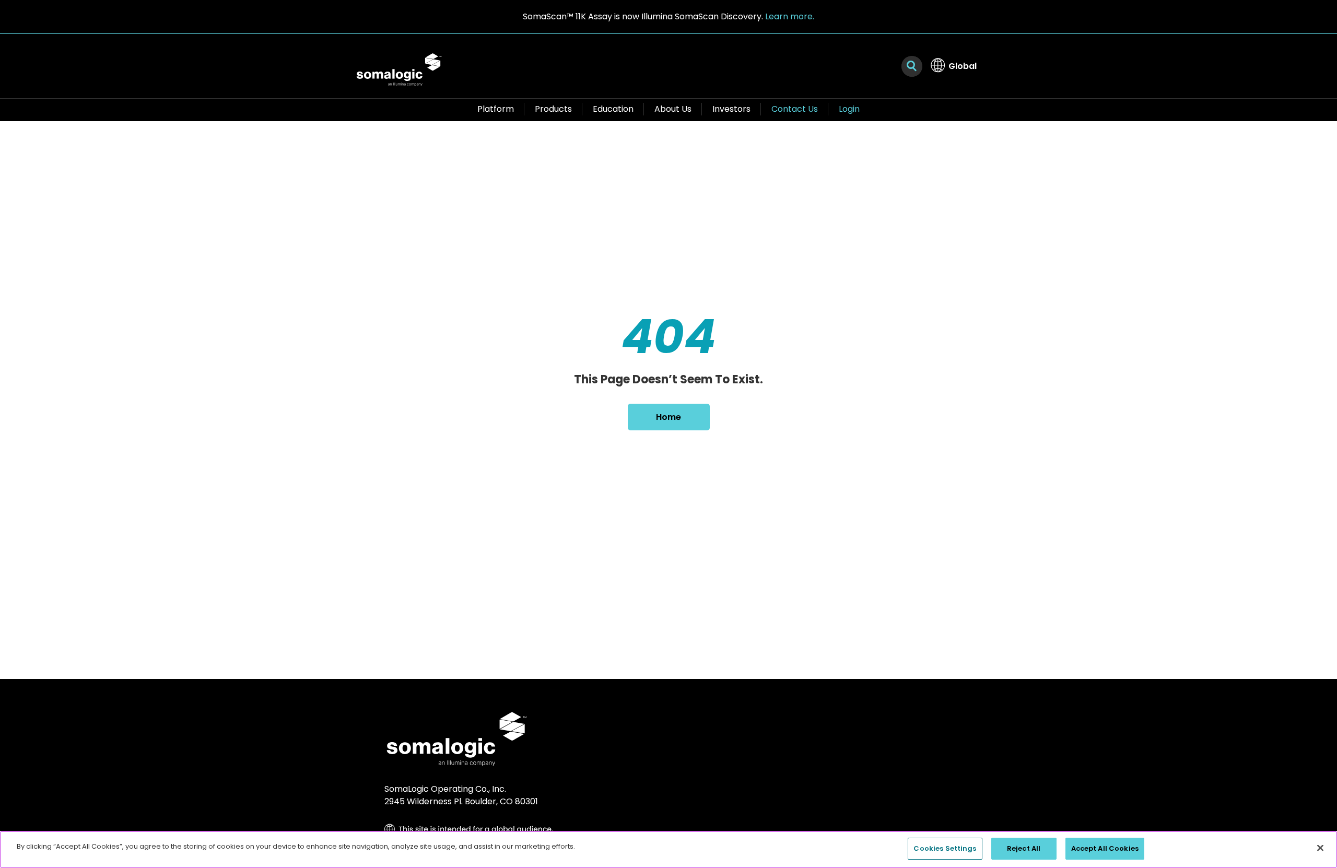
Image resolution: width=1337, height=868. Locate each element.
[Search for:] (911, 66)
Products (553, 109)
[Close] (1320, 847)
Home (668, 417)
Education (613, 109)
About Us (672, 109)
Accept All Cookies (1105, 848)
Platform (495, 109)
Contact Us (794, 109)
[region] (668, 849)
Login (849, 109)
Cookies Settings (944, 848)
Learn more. (789, 16)
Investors (731, 109)
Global (962, 66)
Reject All (1023, 848)
